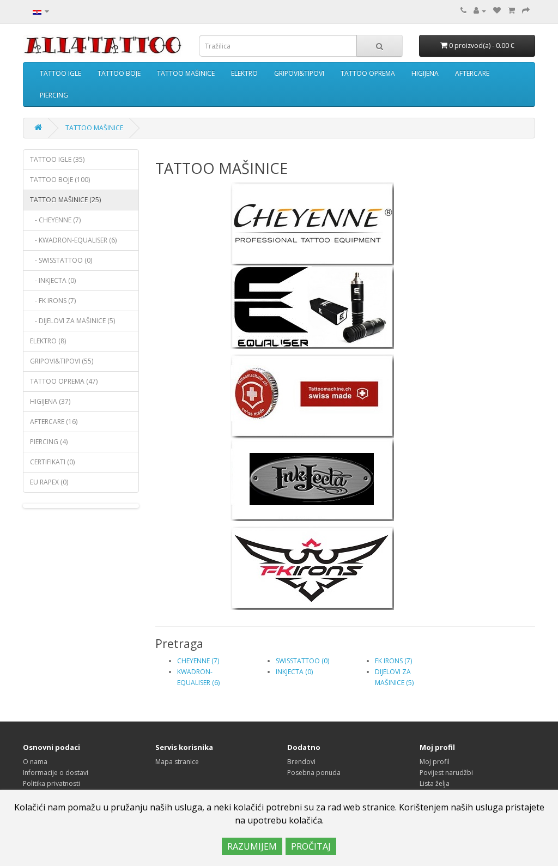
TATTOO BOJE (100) (60, 179)
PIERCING (54, 95)
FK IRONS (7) (393, 660)
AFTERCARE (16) (53, 421)
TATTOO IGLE (60, 73)
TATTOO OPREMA (368, 73)
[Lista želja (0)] (497, 10)
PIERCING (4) (49, 441)
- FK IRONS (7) (53, 300)
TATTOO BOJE (119, 73)
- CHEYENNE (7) (55, 220)
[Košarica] (511, 10)
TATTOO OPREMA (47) (64, 381)
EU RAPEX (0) (49, 482)
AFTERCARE (472, 73)
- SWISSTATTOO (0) (61, 260)
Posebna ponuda (314, 772)
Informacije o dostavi (55, 772)
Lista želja (435, 783)
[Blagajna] (526, 10)
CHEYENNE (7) (198, 660)
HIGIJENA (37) (50, 401)
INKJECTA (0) (294, 671)
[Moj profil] (480, 10)
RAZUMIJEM (252, 846)
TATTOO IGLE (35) (57, 159)
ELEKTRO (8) (48, 341)
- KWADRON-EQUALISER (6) (73, 240)
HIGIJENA (425, 73)
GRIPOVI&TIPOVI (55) (61, 361)
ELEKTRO (244, 73)
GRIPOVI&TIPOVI (299, 73)
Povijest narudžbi (446, 772)
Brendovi (301, 761)
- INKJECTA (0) (53, 280)
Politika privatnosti (51, 783)
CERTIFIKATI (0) (52, 462)
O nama (35, 761)
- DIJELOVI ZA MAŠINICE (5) (72, 320)
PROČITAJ (311, 846)
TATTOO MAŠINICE (186, 73)
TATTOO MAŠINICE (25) (65, 199)
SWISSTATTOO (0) (302, 660)
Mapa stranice (177, 761)
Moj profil (435, 761)
